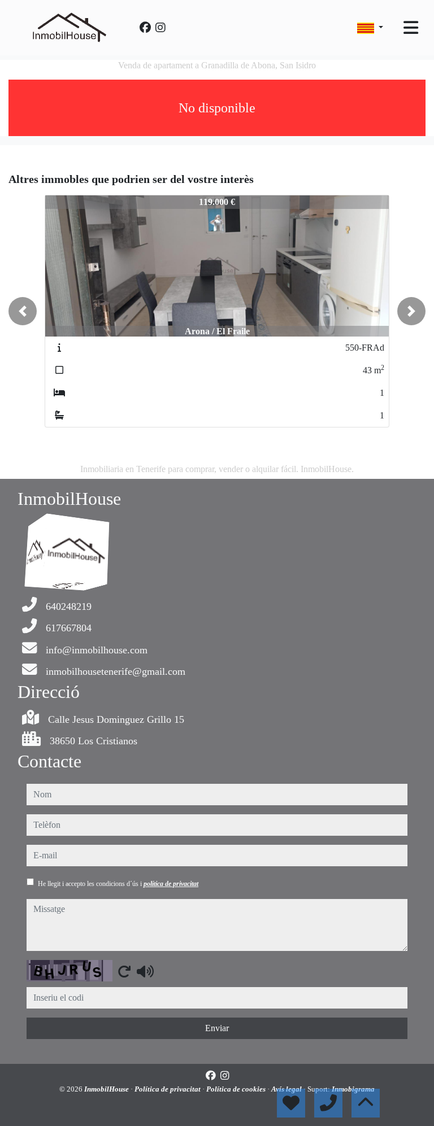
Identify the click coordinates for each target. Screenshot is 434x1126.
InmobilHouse (107, 1089)
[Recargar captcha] (124, 971)
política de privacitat (171, 884)
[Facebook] (145, 27)
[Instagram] (160, 27)
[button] (22, 311)
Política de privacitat (168, 1089)
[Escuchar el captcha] (145, 971)
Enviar (217, 1028)
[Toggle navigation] (411, 27)
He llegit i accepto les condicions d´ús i (118, 884)
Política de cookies (236, 1089)
